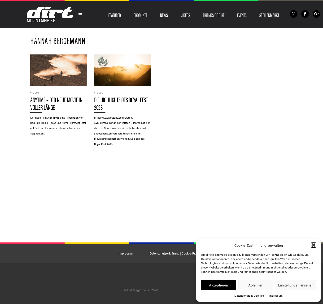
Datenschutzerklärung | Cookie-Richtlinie (177, 253)
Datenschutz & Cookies (249, 295)
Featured (114, 15)
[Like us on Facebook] (305, 14)
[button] (313, 245)
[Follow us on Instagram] (293, 14)
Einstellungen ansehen (295, 284)
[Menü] (80, 14)
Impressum (276, 295)
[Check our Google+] (316, 14)
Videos (185, 15)
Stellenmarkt (269, 15)
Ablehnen (255, 284)
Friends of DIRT (213, 15)
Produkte (140, 15)
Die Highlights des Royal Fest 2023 (122, 102)
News (164, 15)
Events (242, 15)
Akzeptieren (218, 284)
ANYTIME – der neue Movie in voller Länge (58, 97)
